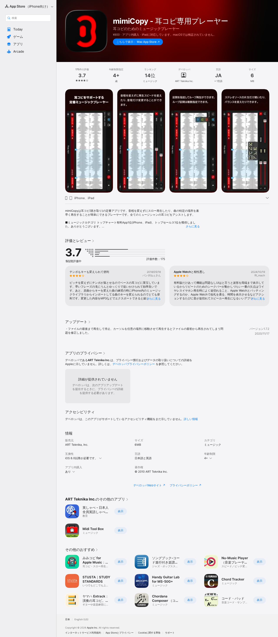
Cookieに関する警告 (149, 633)
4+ (206, 458)
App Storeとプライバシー (120, 633)
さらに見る (193, 226)
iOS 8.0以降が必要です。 (81, 458)
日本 (67, 619)
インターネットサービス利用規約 (83, 633)
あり (68, 471)
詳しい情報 (191, 419)
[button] (28, 29)
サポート (170, 633)
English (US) (81, 619)
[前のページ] (61, 141)
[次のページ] (274, 141)
